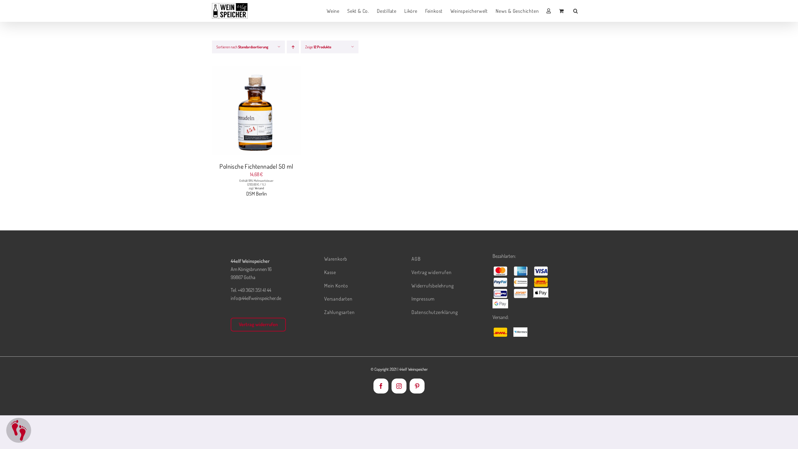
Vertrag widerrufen (258, 324)
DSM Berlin (256, 194)
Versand (259, 188)
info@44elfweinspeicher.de (256, 298)
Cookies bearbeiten (19, 430)
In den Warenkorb (243, 111)
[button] (575, 11)
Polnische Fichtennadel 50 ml (256, 166)
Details (279, 111)
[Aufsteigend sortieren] (293, 47)
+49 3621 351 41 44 (254, 290)
